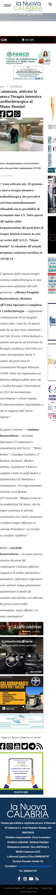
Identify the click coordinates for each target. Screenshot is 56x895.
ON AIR (29, 39)
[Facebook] (19, 879)
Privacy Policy (46, 888)
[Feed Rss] (37, 879)
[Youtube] (31, 879)
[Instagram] (25, 879)
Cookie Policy (32, 888)
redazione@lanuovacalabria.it (34, 866)
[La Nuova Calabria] (28, 6)
